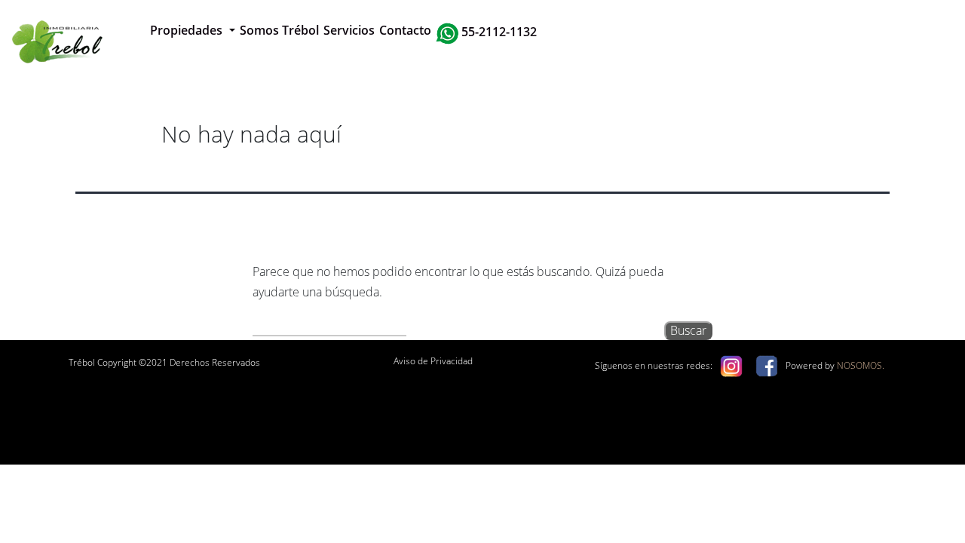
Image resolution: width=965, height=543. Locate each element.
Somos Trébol (279, 30)
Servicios (349, 30)
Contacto (405, 30)
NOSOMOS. (860, 365)
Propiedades (187, 30)
